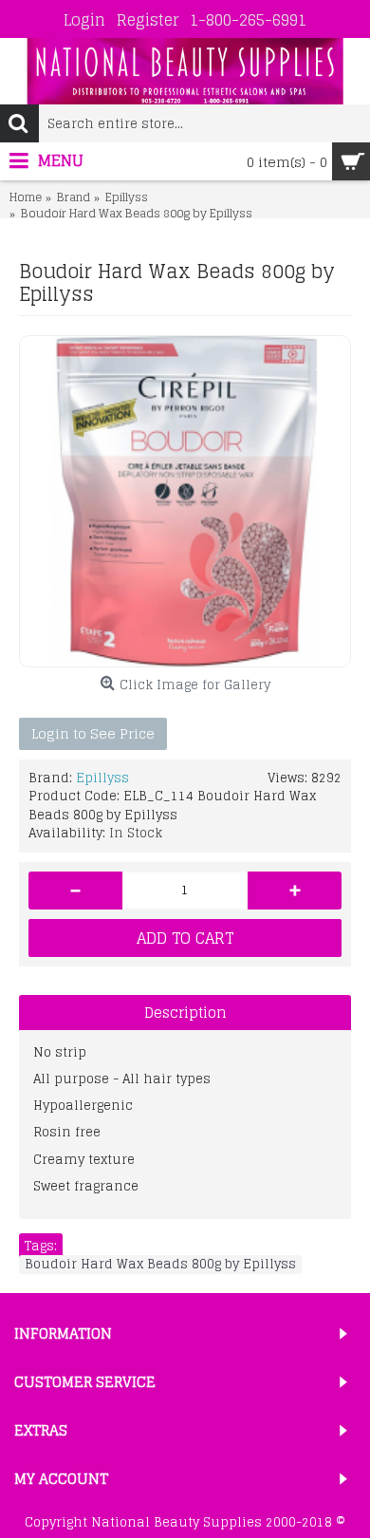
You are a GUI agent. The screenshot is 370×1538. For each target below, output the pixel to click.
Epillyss (102, 778)
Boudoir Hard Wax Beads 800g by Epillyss (160, 1264)
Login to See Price (93, 733)
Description (185, 1012)
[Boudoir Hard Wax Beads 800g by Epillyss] (185, 501)
